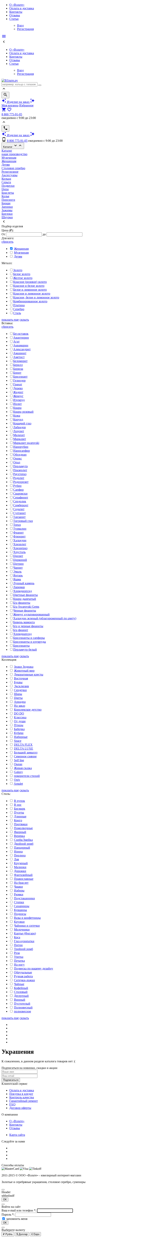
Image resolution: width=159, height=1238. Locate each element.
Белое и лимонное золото (30, 289)
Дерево (18, 388)
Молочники (22, 929)
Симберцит (20, 505)
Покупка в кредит (21, 1093)
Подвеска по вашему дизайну (33, 968)
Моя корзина (10, 105)
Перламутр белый (25, 649)
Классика (20, 717)
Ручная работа (23, 976)
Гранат (17, 384)
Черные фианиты (24, 610)
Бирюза (18, 368)
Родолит (18, 478)
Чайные (19, 984)
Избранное (26, 105)
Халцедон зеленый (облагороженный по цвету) (44, 618)
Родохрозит (21, 482)
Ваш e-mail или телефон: (19, 1210)
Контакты (15, 11)
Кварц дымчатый (24, 598)
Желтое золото (22, 278)
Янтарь (18, 575)
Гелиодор (19, 380)
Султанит (19, 513)
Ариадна (20, 701)
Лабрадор (19, 427)
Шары (18, 694)
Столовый (21, 992)
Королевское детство (27, 709)
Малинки (20, 867)
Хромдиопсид (22, 591)
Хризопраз (20, 548)
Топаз (17, 524)
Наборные (21, 737)
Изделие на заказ (18, 102)
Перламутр (20, 466)
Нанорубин (20, 446)
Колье (5, 196)
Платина (19, 305)
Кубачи (18, 733)
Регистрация (25, 29)
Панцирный (22, 847)
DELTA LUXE (23, 748)
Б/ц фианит (20, 630)
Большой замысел (25, 752)
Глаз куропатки (24, 941)
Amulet (18, 783)
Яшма (17, 579)
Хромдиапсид (22, 634)
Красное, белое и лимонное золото (36, 297)
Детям (6, 164)
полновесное (22, 1011)
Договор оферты (20, 1108)
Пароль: (8, 1214)
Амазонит (19, 353)
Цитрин (18, 563)
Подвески (8, 185)
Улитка (18, 956)
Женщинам (9, 161)
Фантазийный (23, 875)
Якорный (20, 832)
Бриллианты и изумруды (29, 641)
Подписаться (10, 1080)
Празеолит (20, 470)
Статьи (14, 18)
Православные (23, 878)
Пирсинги (8, 199)
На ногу (19, 964)
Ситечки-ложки (24, 980)
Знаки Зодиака (23, 666)
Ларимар (19, 587)
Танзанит (19, 517)
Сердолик (19, 501)
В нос (18, 804)
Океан (18, 764)
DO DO (19, 713)
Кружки (19, 921)
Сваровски (20, 493)
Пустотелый (22, 1003)
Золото (17, 270)
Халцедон (19, 540)
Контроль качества (21, 1097)
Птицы (18, 725)
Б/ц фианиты (21, 602)
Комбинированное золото (30, 301)
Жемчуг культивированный (31, 614)
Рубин (17, 485)
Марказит (19, 439)
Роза (17, 953)
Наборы (19, 890)
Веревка (19, 836)
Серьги (6, 182)
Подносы (20, 914)
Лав (16, 859)
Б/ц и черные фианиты (28, 626)
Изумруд (19, 400)
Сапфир (18, 489)
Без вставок (21, 333)
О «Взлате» (16, 4)
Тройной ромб (23, 949)
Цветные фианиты (25, 595)
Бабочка (19, 729)
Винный (19, 999)
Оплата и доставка (21, 8)
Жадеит (18, 392)
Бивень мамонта (24, 622)
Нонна (18, 851)
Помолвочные (23, 828)
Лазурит (18, 431)
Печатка (19, 960)
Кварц (17, 407)
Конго (18, 820)
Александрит (22, 349)
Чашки (18, 886)
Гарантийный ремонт (23, 1101)
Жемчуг (18, 396)
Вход (20, 25)
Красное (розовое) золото (30, 281)
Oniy (17, 779)
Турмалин (19, 528)
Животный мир (24, 670)
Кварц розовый (23, 411)
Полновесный (23, 1007)
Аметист (19, 357)
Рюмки (18, 894)
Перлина (20, 855)
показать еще (10, 319)
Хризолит (19, 544)
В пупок (19, 800)
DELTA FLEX (23, 744)
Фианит (18, 532)
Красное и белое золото (28, 285)
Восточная (21, 678)
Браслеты (8, 192)
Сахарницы (21, 906)
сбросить (7, 241)
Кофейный (21, 988)
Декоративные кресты (28, 674)
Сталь (17, 313)
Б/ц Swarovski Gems (26, 606)
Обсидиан (20, 454)
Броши (6, 203)
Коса (17, 937)
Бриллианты (21, 645)
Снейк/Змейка (23, 839)
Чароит (18, 567)
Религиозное (10, 171)
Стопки (19, 902)
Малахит (19, 435)
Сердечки (20, 690)
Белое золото (21, 274)
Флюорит (19, 536)
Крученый (21, 863)
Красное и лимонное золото (31, 293)
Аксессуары (9, 175)
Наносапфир (21, 450)
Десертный (21, 995)
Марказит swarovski (26, 443)
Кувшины (20, 910)
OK (5, 1199)
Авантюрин (21, 337)
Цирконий (20, 559)
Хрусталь (19, 552)
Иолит (17, 404)
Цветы (18, 698)
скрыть (24, 319)
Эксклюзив (21, 686)
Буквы (18, 682)
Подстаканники (24, 898)
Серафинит (20, 497)
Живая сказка (23, 768)
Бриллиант (20, 376)
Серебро (18, 309)
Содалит (18, 509)
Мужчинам (9, 157)
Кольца (6, 178)
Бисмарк (19, 808)
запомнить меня (16, 1218)
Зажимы (7, 210)
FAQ (12, 1104)
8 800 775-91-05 (12, 114)
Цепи (5, 189)
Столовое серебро (13, 168)
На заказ (19, 705)
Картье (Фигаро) (25, 933)
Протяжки (21, 824)
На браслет (21, 882)
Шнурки (7, 217)
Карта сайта (17, 1134)
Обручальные (23, 972)
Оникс (17, 458)
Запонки (7, 206)
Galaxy (18, 772)
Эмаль (17, 571)
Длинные (20, 816)
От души (20, 721)
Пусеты (19, 812)
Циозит (18, 556)
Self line (19, 760)
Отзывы (14, 15)
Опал (16, 462)
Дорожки (20, 871)
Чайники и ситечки (27, 925)
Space (17, 740)
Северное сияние (25, 756)
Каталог (12, 145)
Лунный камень (23, 583)
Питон (18, 945)
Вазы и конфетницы (27, 917)
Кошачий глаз (22, 423)
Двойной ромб (23, 843)
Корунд (18, 419)
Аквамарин (20, 345)
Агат (16, 341)
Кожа (16, 415)
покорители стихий (27, 776)
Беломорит (20, 361)
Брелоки (7, 213)
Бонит (17, 372)
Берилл (18, 365)
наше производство (14, 154)
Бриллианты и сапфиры (29, 637)
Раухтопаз (19, 474)
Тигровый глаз (23, 520)
